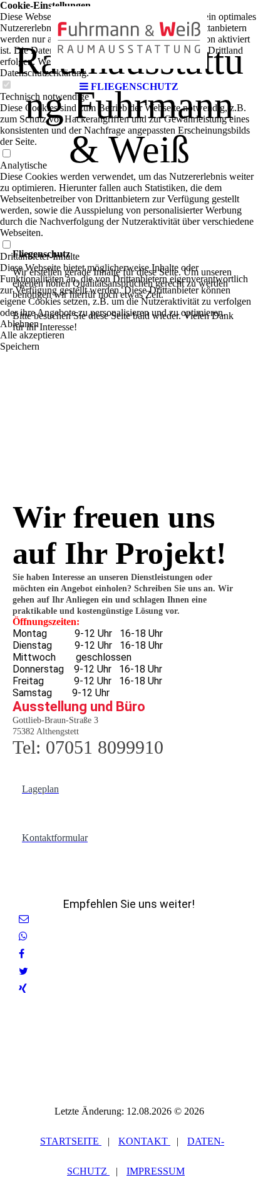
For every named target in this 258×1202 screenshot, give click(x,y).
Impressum (155, 1171)
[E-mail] (24, 919)
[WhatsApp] (23, 936)
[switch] (6, 154)
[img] (129, 37)
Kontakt (144, 1141)
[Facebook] (21, 953)
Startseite (70, 1141)
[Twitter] (23, 971)
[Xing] (23, 988)
